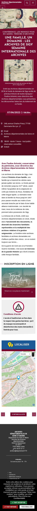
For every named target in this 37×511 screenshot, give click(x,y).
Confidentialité (14, 478)
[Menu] (2, 8)
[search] (27, 2)
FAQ (10, 472)
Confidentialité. (19, 498)
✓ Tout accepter (18, 502)
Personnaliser (27, 507)
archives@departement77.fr (18, 451)
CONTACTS (12, 474)
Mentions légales (15, 476)
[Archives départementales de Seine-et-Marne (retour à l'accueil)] (11, 2)
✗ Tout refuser (10, 507)
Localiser (22, 344)
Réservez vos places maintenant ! (17, 292)
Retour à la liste (19, 414)
